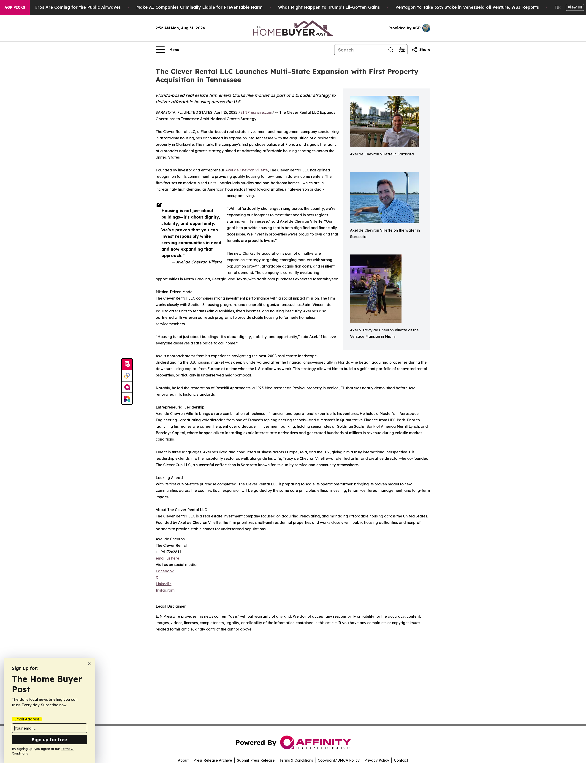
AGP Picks (15, 7)
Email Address (26, 719)
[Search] (390, 49)
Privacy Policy (376, 760)
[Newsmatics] (127, 398)
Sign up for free (49, 739)
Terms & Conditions (296, 760)
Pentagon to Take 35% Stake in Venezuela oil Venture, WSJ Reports (467, 7)
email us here (167, 558)
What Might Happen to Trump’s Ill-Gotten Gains (329, 7)
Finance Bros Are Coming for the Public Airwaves (69, 7)
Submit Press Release (256, 760)
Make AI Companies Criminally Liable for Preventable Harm (199, 7)
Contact (401, 760)
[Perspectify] (127, 376)
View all (575, 7)
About (183, 760)
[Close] (89, 663)
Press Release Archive (212, 760)
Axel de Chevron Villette (246, 170)
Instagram (165, 590)
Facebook (165, 571)
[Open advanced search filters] (401, 49)
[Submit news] (127, 364)
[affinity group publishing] (127, 387)
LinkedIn (163, 584)
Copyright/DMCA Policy (339, 760)
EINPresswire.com (256, 112)
